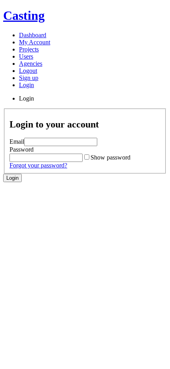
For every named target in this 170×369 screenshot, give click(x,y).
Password (21, 149)
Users (26, 56)
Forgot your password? (38, 165)
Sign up (28, 77)
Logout (28, 70)
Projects (29, 49)
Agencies (30, 63)
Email (16, 141)
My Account (34, 42)
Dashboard (32, 35)
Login (26, 85)
